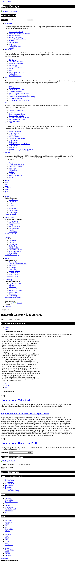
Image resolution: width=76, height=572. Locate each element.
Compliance (8, 505)
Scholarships (13, 65)
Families (7, 237)
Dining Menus (13, 210)
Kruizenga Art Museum (16, 110)
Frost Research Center (16, 98)
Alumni (7, 258)
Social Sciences (13, 42)
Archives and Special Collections (19, 93)
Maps (6, 189)
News (6, 186)
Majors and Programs (15, 67)
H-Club (11, 177)
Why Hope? (12, 60)
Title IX (7, 503)
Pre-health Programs (15, 46)
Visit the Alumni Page (11, 276)
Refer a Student (13, 274)
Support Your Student (15, 249)
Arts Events (12, 287)
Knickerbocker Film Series (17, 119)
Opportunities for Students (17, 89)
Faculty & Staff (9, 217)
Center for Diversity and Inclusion (19, 144)
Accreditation (9, 507)
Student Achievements (16, 63)
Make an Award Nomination (18, 264)
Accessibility (9, 511)
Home (7, 328)
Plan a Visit (12, 265)
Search (30, 20)
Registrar (11, 41)
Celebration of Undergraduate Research (21, 100)
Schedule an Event (14, 223)
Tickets (11, 163)
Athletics (7, 153)
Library (11, 44)
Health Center (13, 142)
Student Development (15, 131)
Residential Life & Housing (17, 138)
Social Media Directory (12, 491)
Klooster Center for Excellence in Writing (22, 97)
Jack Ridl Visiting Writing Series (19, 117)
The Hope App (13, 200)
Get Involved (13, 246)
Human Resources (14, 226)
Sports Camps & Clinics (16, 165)
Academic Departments (16, 32)
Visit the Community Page (13, 297)
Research (7, 77)
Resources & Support (15, 37)
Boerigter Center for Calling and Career (21, 149)
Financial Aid (13, 244)
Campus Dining (14, 140)
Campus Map (13, 212)
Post (6, 387)
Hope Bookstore (14, 137)
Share (6, 384)
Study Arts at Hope (15, 121)
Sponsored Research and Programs (19, 95)
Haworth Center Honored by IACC (19, 443)
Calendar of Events (15, 283)
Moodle (11, 207)
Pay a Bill (12, 242)
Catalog (11, 48)
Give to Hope (9, 545)
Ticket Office (13, 112)
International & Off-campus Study (19, 33)
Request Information (15, 76)
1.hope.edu (12, 201)
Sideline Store (13, 170)
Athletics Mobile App (15, 175)
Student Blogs (13, 74)
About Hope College (15, 290)
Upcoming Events (14, 271)
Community (8, 280)
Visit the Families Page (12, 255)
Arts (6, 102)
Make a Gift (12, 269)
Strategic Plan (13, 225)
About (7, 180)
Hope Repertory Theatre (16, 116)
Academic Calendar (15, 251)
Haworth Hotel (13, 292)
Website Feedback (10, 509)
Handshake (12, 209)
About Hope (9, 534)
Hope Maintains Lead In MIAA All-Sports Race (25, 413)
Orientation (12, 240)
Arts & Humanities (14, 35)
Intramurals (12, 168)
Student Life (12, 135)
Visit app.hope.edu (10, 214)
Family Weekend (14, 248)
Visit (10, 70)
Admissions (8, 49)
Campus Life (9, 123)
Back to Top (5, 558)
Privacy (7, 512)
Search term (4, 20)
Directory (8, 306)
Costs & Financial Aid (16, 61)
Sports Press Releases (15, 166)
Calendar (7, 187)
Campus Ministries (14, 133)
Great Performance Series (17, 114)
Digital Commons (14, 88)
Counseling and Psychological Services (21, 151)
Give (6, 193)
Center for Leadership (15, 91)
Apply (11, 69)
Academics (8, 23)
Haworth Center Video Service (16, 400)
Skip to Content (6, 1)
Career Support (13, 272)
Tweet (7, 386)
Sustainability (13, 147)
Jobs (6, 191)
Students (7, 196)
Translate (19, 303)
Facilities (11, 172)
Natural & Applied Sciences (17, 39)
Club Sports (12, 173)
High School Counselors (16, 72)
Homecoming (13, 262)
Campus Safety (13, 145)
